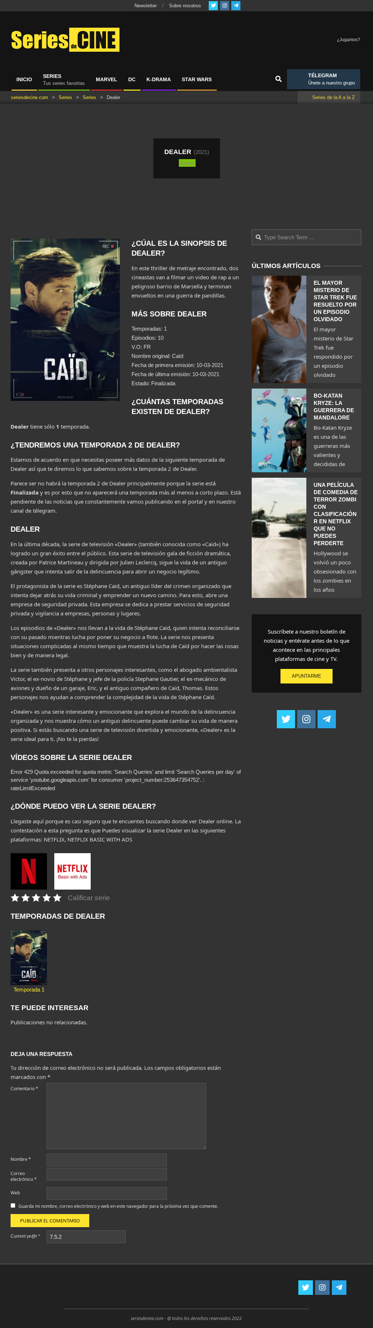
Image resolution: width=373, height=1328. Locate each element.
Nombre (21, 1159)
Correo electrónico (24, 1176)
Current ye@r (25, 1236)
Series (187, 162)
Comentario (24, 1088)
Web (15, 1193)
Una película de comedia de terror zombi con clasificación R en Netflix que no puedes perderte (336, 514)
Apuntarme (306, 676)
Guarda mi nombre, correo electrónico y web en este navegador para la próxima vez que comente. (118, 1206)
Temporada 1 (28, 989)
